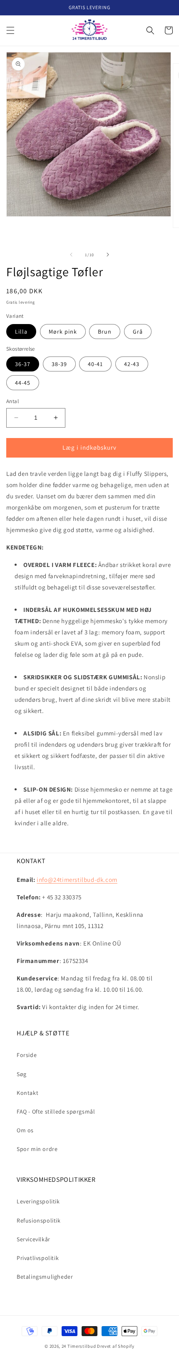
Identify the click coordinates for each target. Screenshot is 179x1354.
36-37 (22, 364)
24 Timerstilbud (79, 1346)
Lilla (21, 331)
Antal (12, 401)
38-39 (59, 364)
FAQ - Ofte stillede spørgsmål (56, 1111)
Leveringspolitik (38, 1201)
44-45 (22, 382)
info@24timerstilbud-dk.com (77, 880)
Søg (22, 1074)
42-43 (131, 364)
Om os (25, 1130)
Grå (138, 331)
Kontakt (27, 1093)
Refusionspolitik (39, 1220)
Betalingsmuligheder (45, 1276)
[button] (10, 30)
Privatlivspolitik (38, 1258)
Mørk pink (63, 331)
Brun (105, 331)
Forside (27, 1055)
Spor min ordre (37, 1149)
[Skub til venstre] (71, 254)
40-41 (95, 364)
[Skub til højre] (108, 254)
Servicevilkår (33, 1239)
